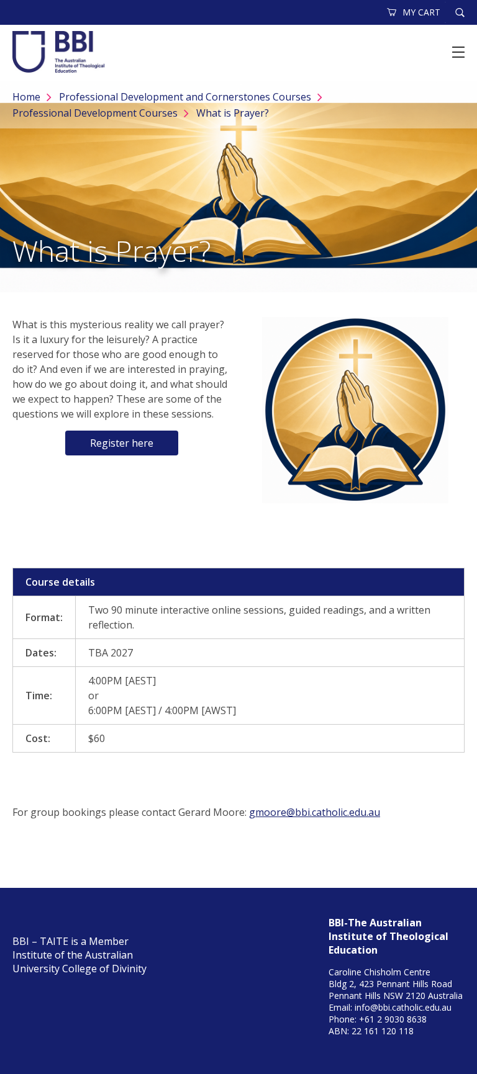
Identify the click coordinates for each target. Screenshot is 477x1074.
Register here (121, 443)
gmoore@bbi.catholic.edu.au (314, 812)
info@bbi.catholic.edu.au (403, 1007)
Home (26, 97)
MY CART (421, 12)
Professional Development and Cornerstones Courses (185, 97)
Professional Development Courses (95, 113)
